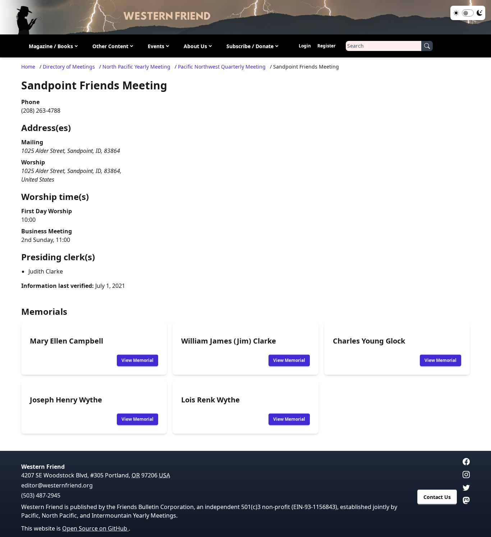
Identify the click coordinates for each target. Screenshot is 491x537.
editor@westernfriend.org (57, 485)
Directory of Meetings (69, 66)
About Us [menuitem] (195, 46)
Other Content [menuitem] (110, 46)
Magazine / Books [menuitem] (51, 46)
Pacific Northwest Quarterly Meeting (222, 66)
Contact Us (437, 497)
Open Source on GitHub (95, 528)
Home (28, 66)
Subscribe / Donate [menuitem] (250, 46)
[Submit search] (427, 46)
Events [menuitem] (156, 46)
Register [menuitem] (326, 46)
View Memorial (137, 360)
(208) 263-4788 (40, 111)
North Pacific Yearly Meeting (136, 66)
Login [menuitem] (305, 46)
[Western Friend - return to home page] (245, 17)
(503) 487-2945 (40, 495)
